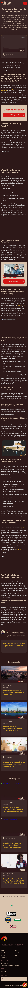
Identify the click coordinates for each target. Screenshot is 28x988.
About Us (3, 952)
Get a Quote (14, 115)
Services (3, 955)
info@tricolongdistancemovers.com (10, 965)
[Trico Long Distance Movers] (6, 4)
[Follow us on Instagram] (8, 972)
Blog (16, 955)
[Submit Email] (24, 979)
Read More (14, 281)
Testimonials (4, 957)
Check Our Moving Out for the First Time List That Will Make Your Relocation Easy (13, 881)
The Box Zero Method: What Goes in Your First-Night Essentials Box (14, 764)
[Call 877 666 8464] (25, 985)
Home (2, 950)
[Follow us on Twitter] (5, 972)
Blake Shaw (9, 631)
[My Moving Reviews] (18, 921)
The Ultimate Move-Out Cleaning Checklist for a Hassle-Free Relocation (12, 845)
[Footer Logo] (4, 940)
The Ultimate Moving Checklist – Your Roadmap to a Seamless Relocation (13, 809)
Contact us (17, 952)
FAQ (16, 950)
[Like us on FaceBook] (2, 972)
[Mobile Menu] (25, 3)
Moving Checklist (11, 55)
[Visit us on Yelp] (19, 915)
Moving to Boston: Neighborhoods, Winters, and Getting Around (12, 728)
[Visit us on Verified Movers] (9, 923)
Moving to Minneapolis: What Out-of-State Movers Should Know (13, 693)
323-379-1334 (4, 963)
